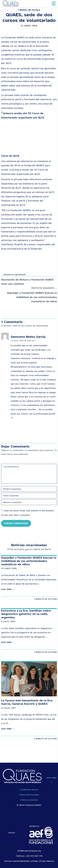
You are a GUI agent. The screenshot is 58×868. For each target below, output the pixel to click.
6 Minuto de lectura (45, 738)
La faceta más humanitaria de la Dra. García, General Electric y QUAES (27, 702)
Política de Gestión (29, 800)
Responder (42, 340)
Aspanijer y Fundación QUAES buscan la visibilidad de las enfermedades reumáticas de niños (28, 561)
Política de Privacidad (29, 794)
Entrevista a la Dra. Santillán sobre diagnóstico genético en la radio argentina (26, 614)
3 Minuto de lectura (45, 599)
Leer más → (7, 589)
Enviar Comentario (16, 523)
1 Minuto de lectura (29, 9)
